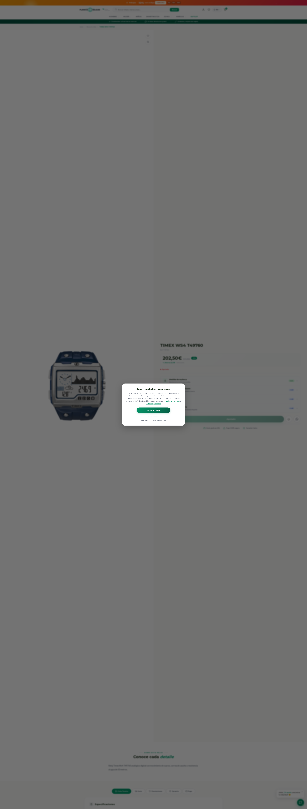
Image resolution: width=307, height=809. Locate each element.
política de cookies (173, 401)
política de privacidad (153, 404)
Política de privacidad (158, 420)
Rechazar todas (153, 416)
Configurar (145, 420)
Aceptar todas (153, 410)
